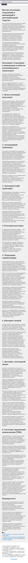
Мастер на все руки (7, 1)
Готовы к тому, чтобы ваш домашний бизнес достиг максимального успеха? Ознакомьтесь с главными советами (13, 538)
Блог (4, 532)
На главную (14, 559)
